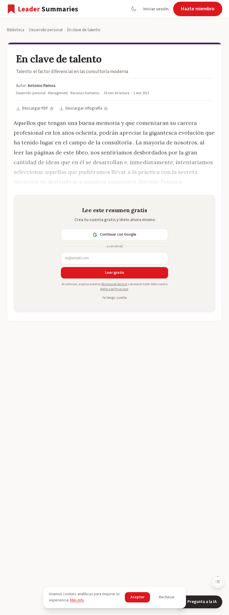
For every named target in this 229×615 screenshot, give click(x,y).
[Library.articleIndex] (218, 581)
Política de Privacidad (114, 289)
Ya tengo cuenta (114, 297)
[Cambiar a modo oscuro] (134, 9)
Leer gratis (114, 272)
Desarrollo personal (46, 30)
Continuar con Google (118, 234)
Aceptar (137, 597)
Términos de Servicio (114, 284)
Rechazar (167, 597)
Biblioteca (15, 30)
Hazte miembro (197, 8)
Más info (77, 600)
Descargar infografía (83, 108)
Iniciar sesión (156, 9)
